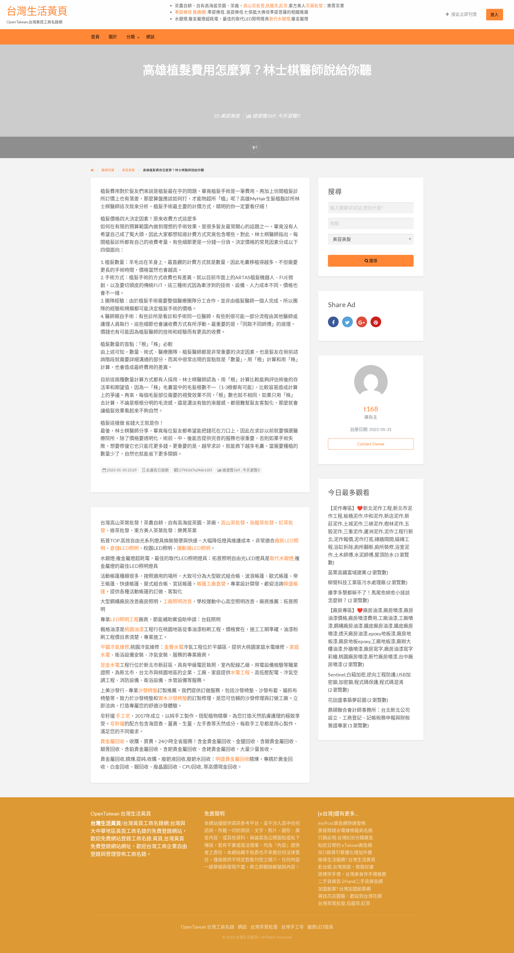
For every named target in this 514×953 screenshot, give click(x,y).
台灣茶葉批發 (331, 903)
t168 (371, 409)
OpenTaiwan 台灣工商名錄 (207, 927)
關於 (113, 36)
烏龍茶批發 (262, 523)
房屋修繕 (327, 830)
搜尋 (372, 260)
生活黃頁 (366, 859)
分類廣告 (364, 837)
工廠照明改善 (177, 601)
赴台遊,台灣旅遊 (334, 867)
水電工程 (240, 672)
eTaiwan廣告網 (357, 845)
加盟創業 (357, 889)
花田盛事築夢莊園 (347, 700)
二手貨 (362, 881)
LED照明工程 (124, 619)
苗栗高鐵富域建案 (347, 572)
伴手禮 (370, 874)
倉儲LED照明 (124, 548)
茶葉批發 (314, 5)
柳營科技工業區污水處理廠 (357, 582)
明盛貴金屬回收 (232, 759)
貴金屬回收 (112, 741)
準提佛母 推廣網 (190, 12)
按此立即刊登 (464, 14)
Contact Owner (371, 443)
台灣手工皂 (292, 927)
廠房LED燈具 (320, 927)
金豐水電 (173, 647)
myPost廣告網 (332, 823)
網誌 (150, 36)
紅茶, (284, 5)
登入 (494, 14)
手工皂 (123, 716)
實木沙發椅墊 (172, 698)
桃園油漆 (134, 629)
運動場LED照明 (193, 548)
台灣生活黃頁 (36, 11)
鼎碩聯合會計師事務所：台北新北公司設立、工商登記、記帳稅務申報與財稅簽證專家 (369, 717)
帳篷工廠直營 (211, 584)
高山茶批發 (254, 5)
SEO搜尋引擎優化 (336, 852)
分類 (130, 36)
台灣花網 (373, 896)
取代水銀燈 (279, 18)
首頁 (95, 36)
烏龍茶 (272, 5)
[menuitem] (461, 15)
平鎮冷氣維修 (114, 647)
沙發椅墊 (147, 690)
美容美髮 (230, 116)
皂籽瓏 (117, 724)
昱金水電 (110, 665)
